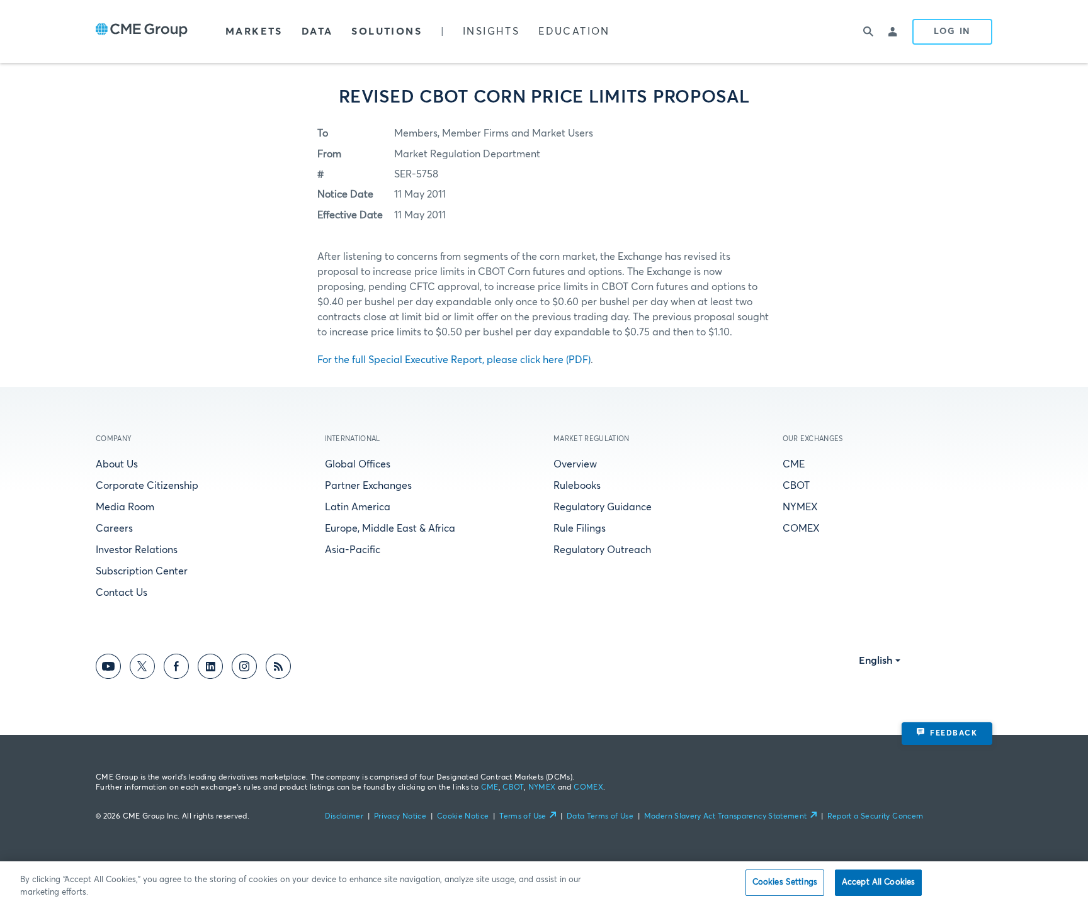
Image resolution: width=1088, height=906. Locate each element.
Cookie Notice (463, 816)
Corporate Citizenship (147, 486)
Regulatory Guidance (602, 507)
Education (574, 31)
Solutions (386, 31)
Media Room (125, 507)
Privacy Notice (400, 816)
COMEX (801, 528)
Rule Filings (579, 528)
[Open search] (868, 31)
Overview (575, 464)
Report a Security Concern (875, 816)
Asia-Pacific (352, 550)
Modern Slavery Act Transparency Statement (725, 816)
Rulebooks (577, 486)
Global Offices (357, 464)
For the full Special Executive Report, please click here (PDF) (454, 360)
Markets (254, 31)
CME (794, 464)
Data (317, 31)
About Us (117, 464)
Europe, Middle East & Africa (390, 528)
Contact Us (121, 593)
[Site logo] (142, 31)
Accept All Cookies (878, 882)
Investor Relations (137, 550)
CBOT (796, 486)
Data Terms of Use (600, 816)
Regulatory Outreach (602, 550)
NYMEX (800, 507)
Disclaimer (344, 816)
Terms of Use (522, 816)
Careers (114, 528)
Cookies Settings (784, 882)
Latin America (357, 507)
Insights (491, 31)
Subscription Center (142, 571)
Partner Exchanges (368, 486)
